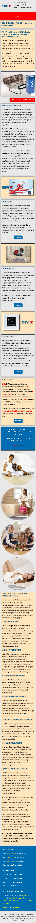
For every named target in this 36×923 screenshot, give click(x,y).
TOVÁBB (18, 237)
